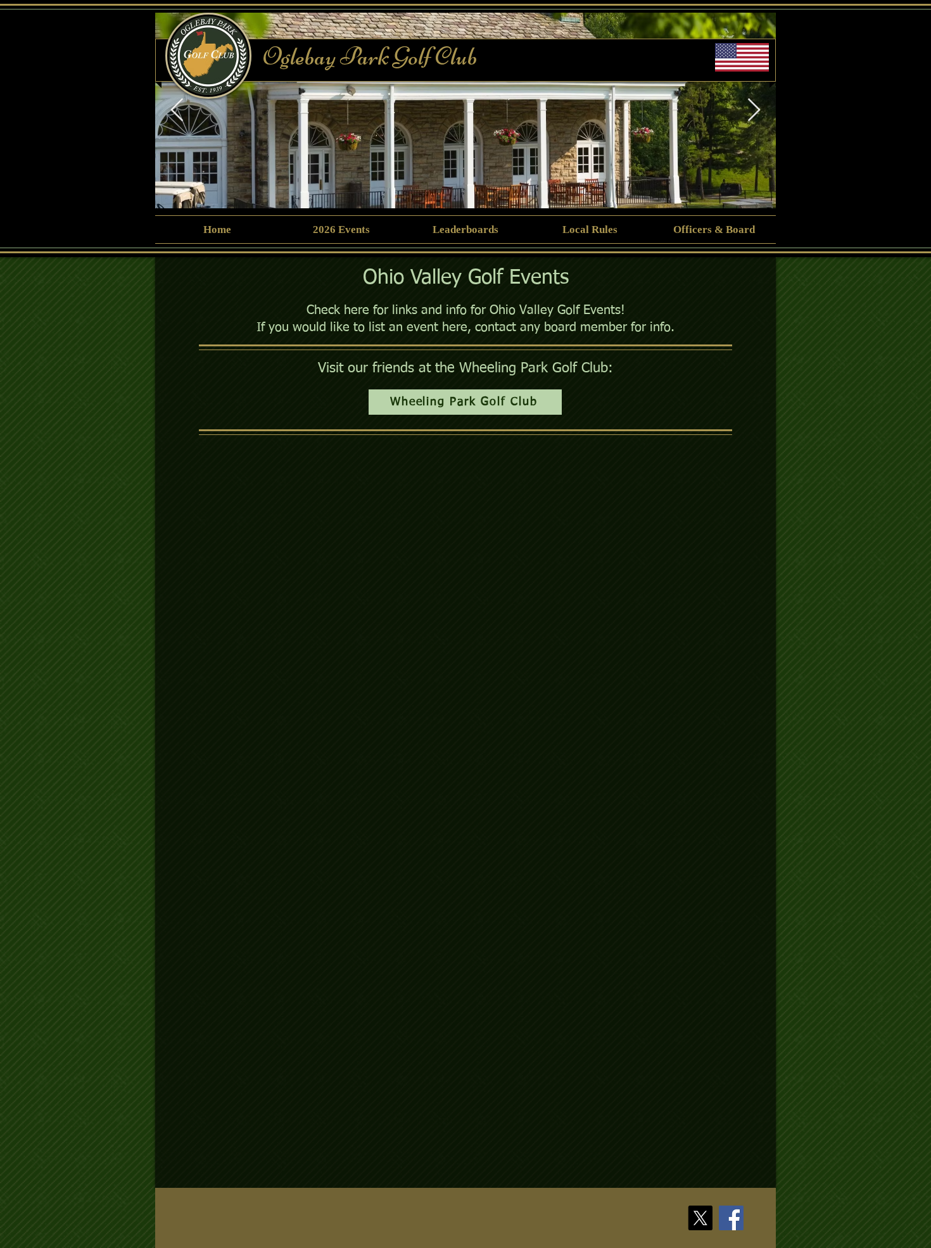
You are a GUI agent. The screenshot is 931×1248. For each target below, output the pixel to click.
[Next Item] (754, 110)
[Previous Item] (177, 110)
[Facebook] (731, 1218)
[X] (700, 1218)
